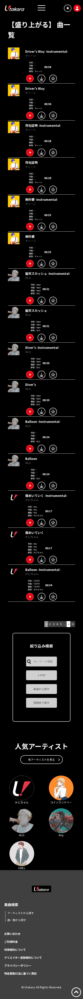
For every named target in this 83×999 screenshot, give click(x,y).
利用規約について (15, 950)
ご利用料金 (11, 942)
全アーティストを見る (41, 759)
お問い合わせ (12, 934)
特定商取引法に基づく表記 (20, 973)
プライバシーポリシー (17, 965)
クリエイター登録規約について (23, 957)
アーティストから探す (20, 913)
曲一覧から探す (16, 920)
